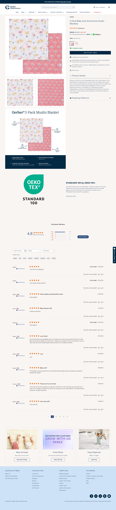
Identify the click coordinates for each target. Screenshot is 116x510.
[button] (114, 255)
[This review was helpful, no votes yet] (98, 274)
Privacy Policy (68, 501)
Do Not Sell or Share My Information (101, 501)
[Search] (73, 7)
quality (15, 258)
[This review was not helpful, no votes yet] (101, 274)
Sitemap (87, 501)
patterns (43, 258)
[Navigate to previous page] (48, 416)
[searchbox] (18, 250)
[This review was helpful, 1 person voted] (98, 377)
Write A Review (83, 237)
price (48, 258)
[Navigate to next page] (67, 416)
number (54, 258)
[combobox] (58, 7)
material (36, 258)
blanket (30, 258)
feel (20, 258)
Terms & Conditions (78, 501)
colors (24, 258)
